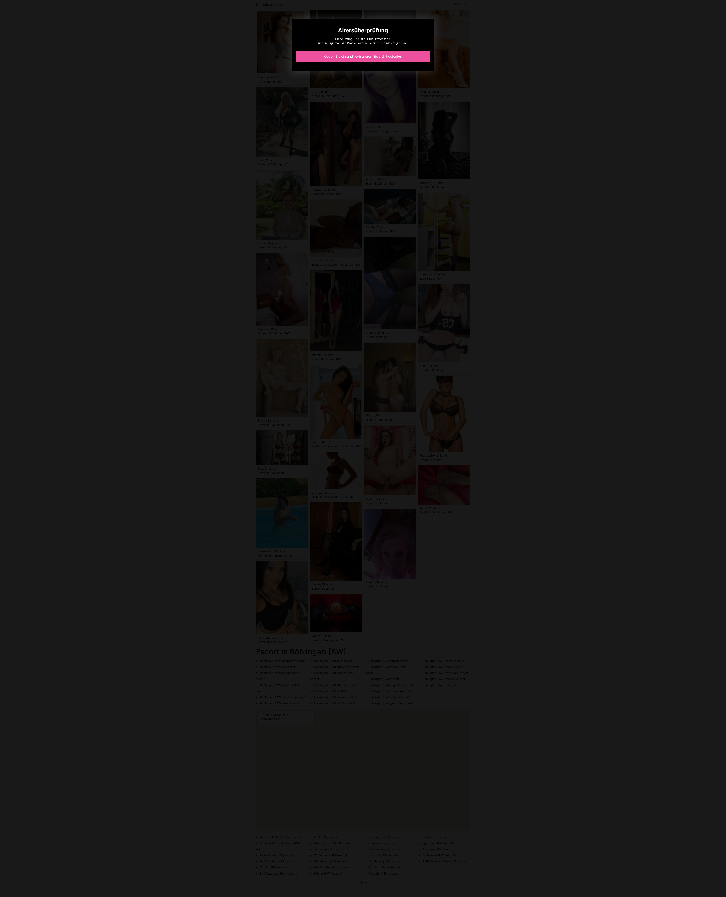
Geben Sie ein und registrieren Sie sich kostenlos (363, 56)
